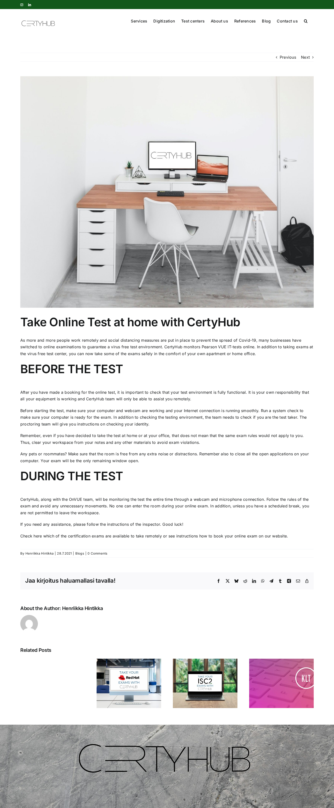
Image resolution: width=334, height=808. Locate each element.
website (279, 536)
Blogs (79, 553)
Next (305, 57)
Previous (288, 57)
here (37, 536)
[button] (306, 20)
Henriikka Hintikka (39, 553)
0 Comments (97, 553)
